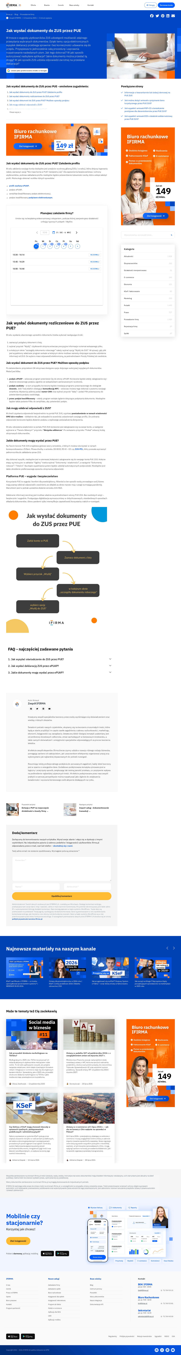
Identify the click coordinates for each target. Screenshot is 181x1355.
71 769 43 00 (168, 1316)
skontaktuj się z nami (63, 846)
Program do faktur (54, 1304)
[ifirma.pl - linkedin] (167, 1350)
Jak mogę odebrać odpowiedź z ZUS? (25, 104)
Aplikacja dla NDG (54, 1312)
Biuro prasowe (11, 1300)
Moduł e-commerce (55, 1308)
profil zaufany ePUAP (19, 185)
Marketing (128, 298)
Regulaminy (112, 1336)
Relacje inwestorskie (144, 1336)
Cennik (8, 1289)
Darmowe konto (166, 5)
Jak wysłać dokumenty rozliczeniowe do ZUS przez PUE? (34, 96)
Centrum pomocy (96, 1289)
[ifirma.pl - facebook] (157, 1350)
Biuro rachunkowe (54, 1293)
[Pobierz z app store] (47, 1253)
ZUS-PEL (79, 449)
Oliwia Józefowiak (19, 1084)
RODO (167, 1336)
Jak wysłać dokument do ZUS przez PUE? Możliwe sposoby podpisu (39, 100)
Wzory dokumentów (97, 1297)
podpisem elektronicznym (40, 197)
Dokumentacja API (96, 1304)
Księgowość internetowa (56, 1300)
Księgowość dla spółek (56, 1297)
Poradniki (93, 1293)
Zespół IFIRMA (15, 18)
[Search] (171, 234)
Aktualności (128, 256)
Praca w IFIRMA (12, 1293)
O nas (8, 1285)
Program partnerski (13, 1308)
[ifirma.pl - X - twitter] (162, 1350)
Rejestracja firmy (130, 326)
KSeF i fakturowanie (132, 291)
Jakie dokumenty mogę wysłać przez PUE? (28, 109)
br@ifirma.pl (142, 1303)
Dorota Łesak (75, 1084)
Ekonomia (128, 284)
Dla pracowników (130, 263)
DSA (173, 1336)
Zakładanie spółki (54, 1289)
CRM (49, 1316)
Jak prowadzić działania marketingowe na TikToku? (28, 1054)
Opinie (8, 1297)
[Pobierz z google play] (62, 1253)
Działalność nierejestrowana (135, 270)
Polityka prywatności (127, 1336)
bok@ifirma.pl (143, 1290)
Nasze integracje (96, 1300)
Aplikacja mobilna (54, 1320)
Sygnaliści (158, 1336)
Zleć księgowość (18, 1241)
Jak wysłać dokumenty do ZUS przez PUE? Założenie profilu (35, 92)
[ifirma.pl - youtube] (173, 1350)
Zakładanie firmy (54, 1285)
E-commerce (129, 277)
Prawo (126, 312)
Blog (91, 1285)
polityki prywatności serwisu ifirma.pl (27, 919)
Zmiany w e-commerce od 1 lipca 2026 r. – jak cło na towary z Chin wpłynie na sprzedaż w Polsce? (87, 1129)
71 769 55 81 (168, 1303)
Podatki (127, 305)
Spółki (126, 333)
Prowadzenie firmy (131, 319)
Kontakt (9, 1304)
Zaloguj (152, 5)
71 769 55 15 (168, 1290)
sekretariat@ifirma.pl (146, 1316)
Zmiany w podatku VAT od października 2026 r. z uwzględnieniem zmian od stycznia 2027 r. (88, 1054)
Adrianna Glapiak (18, 1160)
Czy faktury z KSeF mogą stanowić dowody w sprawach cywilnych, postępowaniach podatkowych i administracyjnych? (29, 1129)
